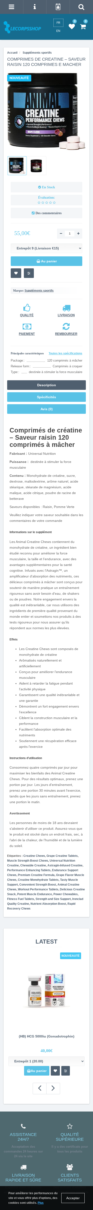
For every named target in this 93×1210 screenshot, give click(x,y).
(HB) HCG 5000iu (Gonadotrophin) (46, 1036)
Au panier (38, 1071)
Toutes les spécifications (65, 353)
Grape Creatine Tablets (62, 856)
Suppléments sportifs (39, 290)
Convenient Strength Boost (37, 884)
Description (46, 385)
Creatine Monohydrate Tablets (38, 880)
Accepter (73, 1198)
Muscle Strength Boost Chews (27, 860)
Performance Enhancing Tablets (29, 870)
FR (58, 22)
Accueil (12, 52)
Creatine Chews (34, 856)
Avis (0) (47, 409)
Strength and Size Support (53, 899)
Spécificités (46, 397)
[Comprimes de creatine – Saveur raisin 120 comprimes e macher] (17, 165)
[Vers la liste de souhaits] (16, 273)
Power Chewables (65, 894)
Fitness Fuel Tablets (20, 899)
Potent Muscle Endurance (34, 894)
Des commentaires (49, 213)
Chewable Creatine (33, 865)
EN (58, 31)
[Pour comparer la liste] (29, 273)
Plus (41, 1202)
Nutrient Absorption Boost (48, 903)
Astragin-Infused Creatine (65, 865)
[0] (72, 26)
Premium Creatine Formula (36, 875)
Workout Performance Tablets (38, 889)
